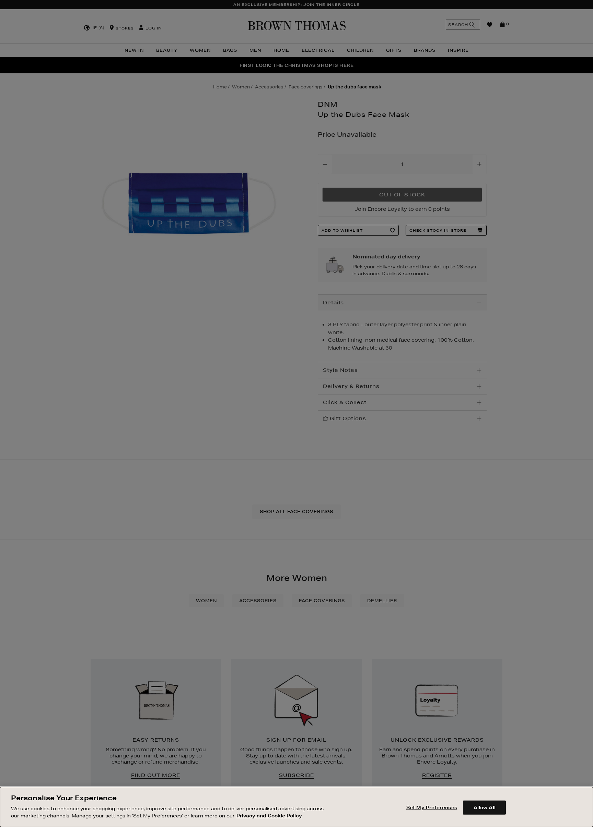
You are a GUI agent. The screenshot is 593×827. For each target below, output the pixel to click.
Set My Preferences (431, 807)
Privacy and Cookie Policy (269, 815)
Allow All (485, 807)
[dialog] (296, 807)
